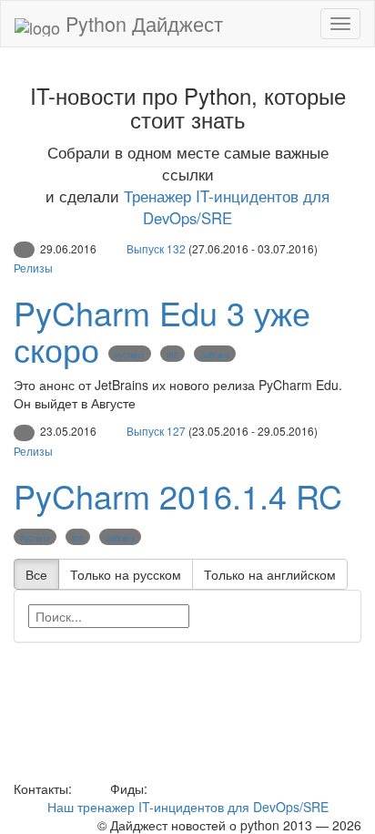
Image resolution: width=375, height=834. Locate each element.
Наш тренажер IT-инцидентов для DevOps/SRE (188, 807)
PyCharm (130, 355)
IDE (172, 355)
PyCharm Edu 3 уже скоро (162, 330)
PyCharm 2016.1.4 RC (178, 495)
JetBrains (214, 355)
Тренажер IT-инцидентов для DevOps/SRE (226, 207)
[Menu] (340, 23)
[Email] (89, 788)
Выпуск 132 (156, 248)
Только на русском (125, 574)
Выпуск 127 (156, 430)
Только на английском (270, 574)
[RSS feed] (157, 788)
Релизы (33, 267)
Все (36, 574)
